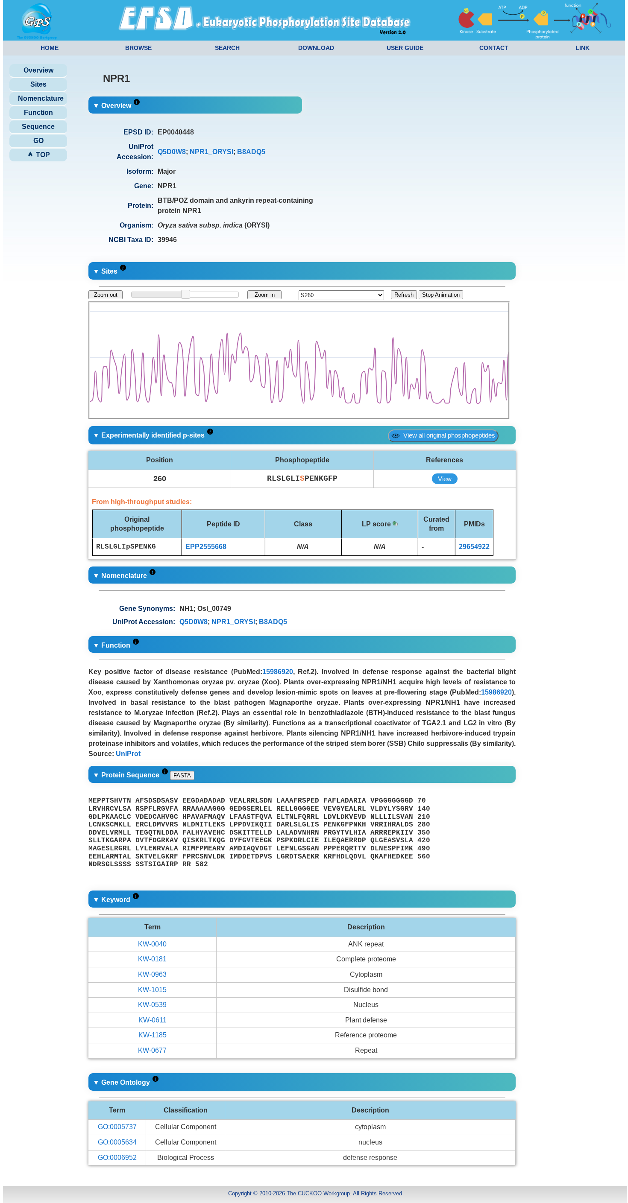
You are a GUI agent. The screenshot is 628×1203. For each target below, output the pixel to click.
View (445, 478)
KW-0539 (152, 1004)
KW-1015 (152, 989)
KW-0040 (152, 944)
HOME (50, 47)
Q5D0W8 (172, 151)
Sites (38, 84)
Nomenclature (41, 98)
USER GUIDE (405, 47)
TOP (42, 154)
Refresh (404, 295)
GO (38, 140)
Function (38, 112)
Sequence (38, 126)
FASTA (182, 775)
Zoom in (265, 295)
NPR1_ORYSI (211, 151)
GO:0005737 (117, 1126)
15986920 (277, 671)
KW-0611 (152, 1020)
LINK (582, 47)
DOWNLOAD (316, 47)
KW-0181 (152, 959)
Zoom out (105, 295)
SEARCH (227, 47)
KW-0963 (152, 974)
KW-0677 (152, 1050)
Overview (38, 70)
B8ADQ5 (251, 151)
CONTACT (493, 47)
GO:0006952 (117, 1157)
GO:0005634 (117, 1142)
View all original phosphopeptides (447, 435)
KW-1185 (152, 1035)
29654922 (474, 546)
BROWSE (138, 47)
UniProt (128, 753)
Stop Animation (441, 295)
